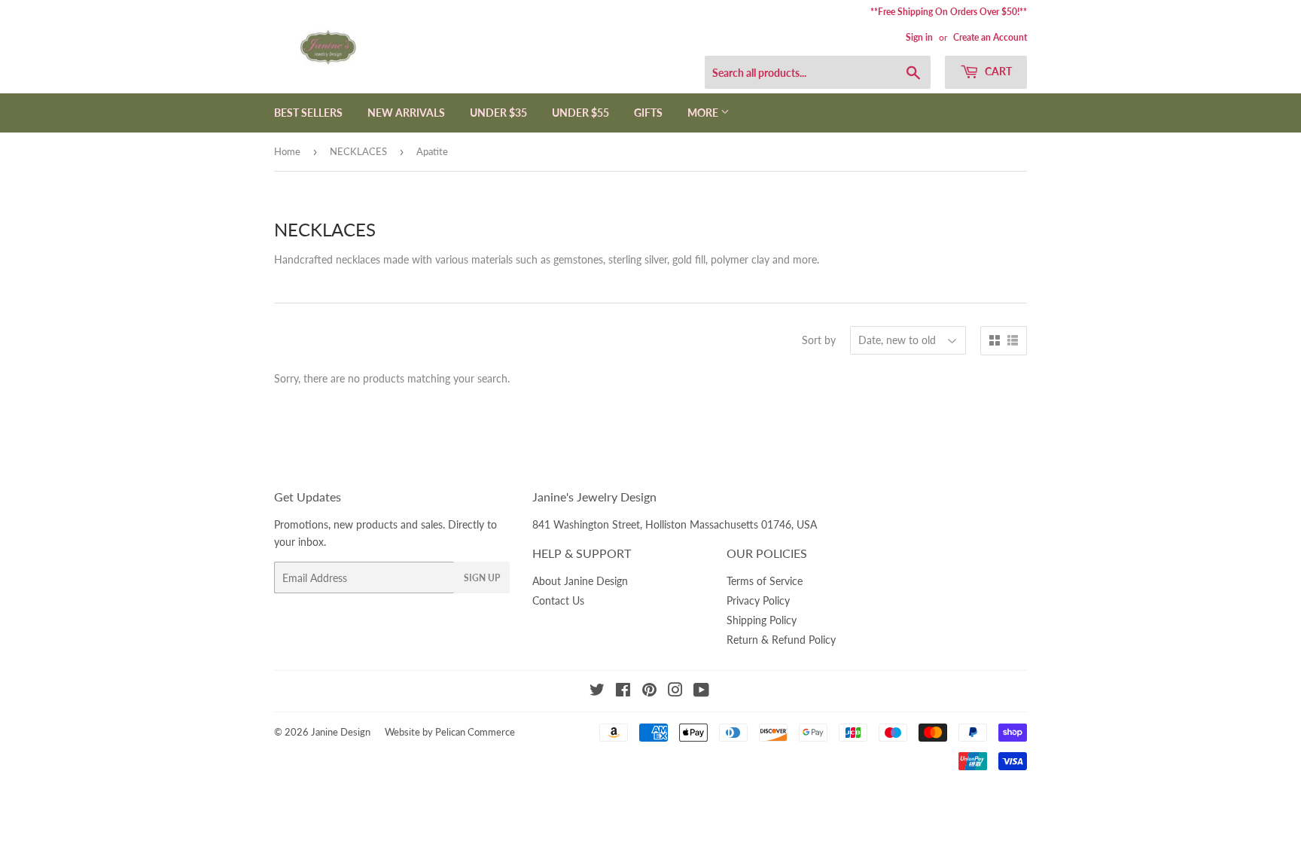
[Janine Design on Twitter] (597, 691)
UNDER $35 (498, 112)
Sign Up (482, 578)
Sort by (819, 340)
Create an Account (990, 37)
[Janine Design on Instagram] (675, 691)
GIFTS (648, 112)
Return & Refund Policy (781, 639)
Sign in (919, 37)
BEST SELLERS (308, 112)
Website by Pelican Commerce (450, 732)
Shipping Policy (762, 620)
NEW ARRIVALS (406, 112)
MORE (704, 112)
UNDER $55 (580, 112)
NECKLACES (358, 151)
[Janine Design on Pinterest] (649, 691)
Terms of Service (765, 580)
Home (287, 151)
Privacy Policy (758, 600)
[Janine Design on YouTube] (701, 691)
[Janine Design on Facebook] (623, 691)
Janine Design (340, 732)
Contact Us (558, 600)
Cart (997, 71)
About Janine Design (580, 580)
